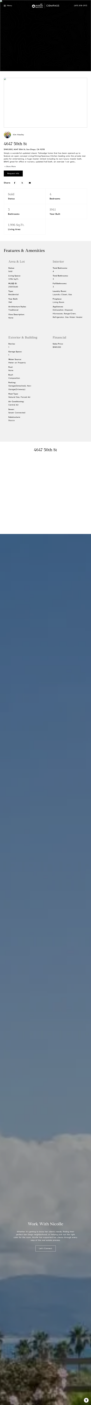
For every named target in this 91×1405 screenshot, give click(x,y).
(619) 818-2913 (80, 6)
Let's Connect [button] (45, 1248)
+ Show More (10, 166)
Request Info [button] (13, 173)
